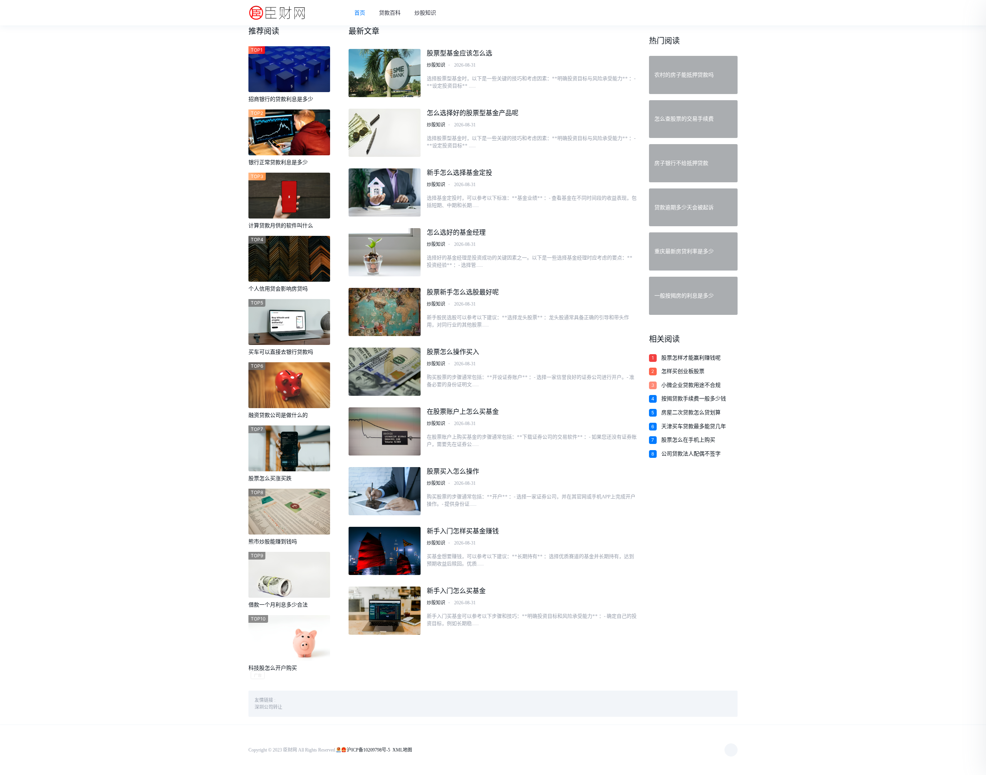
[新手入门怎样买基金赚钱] (385, 551)
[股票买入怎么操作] (385, 491)
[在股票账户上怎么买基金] (385, 431)
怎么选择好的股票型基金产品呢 (472, 113)
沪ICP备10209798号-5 (368, 750)
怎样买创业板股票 (682, 371)
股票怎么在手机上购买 (688, 440)
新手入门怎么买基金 (456, 591)
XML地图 (402, 750)
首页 (359, 13)
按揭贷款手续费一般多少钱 (693, 399)
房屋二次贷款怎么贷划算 (691, 412)
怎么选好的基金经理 (456, 232)
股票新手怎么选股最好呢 (463, 292)
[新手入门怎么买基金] (385, 611)
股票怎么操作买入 (453, 352)
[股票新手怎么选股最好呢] (385, 312)
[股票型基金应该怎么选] (385, 73)
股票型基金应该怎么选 (459, 53)
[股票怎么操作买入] (385, 372)
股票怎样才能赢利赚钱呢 (691, 358)
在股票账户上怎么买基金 (463, 411)
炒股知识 (425, 13)
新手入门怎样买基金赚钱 (463, 531)
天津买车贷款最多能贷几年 (693, 426)
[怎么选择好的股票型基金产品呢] (385, 133)
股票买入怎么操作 (453, 471)
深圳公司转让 (268, 707)
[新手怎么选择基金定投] (385, 192)
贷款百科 (390, 13)
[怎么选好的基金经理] (385, 252)
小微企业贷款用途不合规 (691, 385)
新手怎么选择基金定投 (459, 173)
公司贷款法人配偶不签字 (691, 454)
